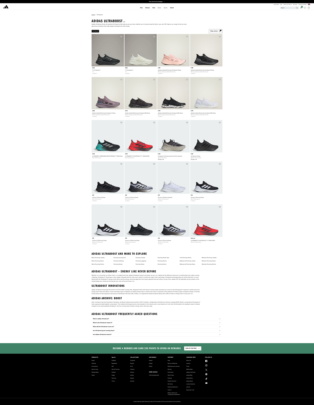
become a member (302, 4)
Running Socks (162, 264)
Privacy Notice (158, 401)
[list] (150, 31)
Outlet (172, 8)
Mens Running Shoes (98, 261)
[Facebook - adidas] (213, 361)
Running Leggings (141, 261)
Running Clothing (119, 261)
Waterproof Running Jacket (187, 261)
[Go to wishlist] (305, 8)
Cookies (152, 401)
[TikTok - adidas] (213, 379)
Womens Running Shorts (209, 264)
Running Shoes (140, 264)
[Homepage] (6, 7)
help (281, 4)
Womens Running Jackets (209, 257)
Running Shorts (162, 261)
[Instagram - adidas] (213, 365)
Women (147, 8)
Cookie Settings (137, 401)
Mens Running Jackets (98, 257)
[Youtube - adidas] (213, 383)
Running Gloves (118, 264)
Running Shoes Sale (163, 257)
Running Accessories (120, 257)
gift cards (295, 4)
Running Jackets (140, 257)
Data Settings (145, 401)
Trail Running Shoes (185, 257)
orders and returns (287, 4)
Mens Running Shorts (98, 264)
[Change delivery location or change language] (309, 4)
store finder (276, 4)
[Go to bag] (309, 8)
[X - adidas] (213, 370)
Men (141, 8)
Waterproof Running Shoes (187, 264)
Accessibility (177, 401)
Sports (165, 8)
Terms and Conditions (167, 401)
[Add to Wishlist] (121, 37)
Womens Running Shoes (209, 261)
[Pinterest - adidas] (213, 374)
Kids (153, 8)
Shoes (159, 8)
